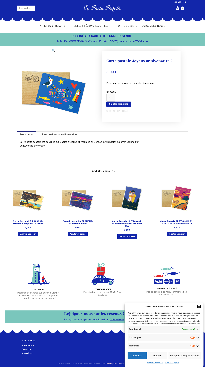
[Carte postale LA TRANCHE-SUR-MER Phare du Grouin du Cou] (127, 198)
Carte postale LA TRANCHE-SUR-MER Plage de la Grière (28, 222)
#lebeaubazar (117, 319)
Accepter (137, 355)
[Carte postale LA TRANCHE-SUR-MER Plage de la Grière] (28, 198)
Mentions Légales (172, 363)
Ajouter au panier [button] (28, 234)
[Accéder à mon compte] (177, 8)
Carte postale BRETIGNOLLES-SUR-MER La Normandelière (176, 222)
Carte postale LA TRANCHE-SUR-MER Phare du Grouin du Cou (127, 224)
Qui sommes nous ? (153, 25)
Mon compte (28, 345)
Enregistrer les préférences (184, 355)
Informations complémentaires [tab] (59, 134)
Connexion (26, 349)
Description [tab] (26, 134)
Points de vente (126, 25)
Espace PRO (180, 2)
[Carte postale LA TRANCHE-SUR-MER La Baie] (77, 198)
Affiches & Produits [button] (52, 25)
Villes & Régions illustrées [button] (91, 25)
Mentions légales (109, 364)
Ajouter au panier (118, 104)
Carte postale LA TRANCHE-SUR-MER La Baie (78, 222)
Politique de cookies (155, 363)
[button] (198, 306)
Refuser (157, 355)
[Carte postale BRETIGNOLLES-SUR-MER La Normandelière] (176, 198)
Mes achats (27, 353)
